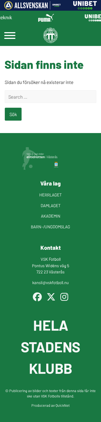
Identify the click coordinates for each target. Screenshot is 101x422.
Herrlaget (50, 195)
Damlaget (51, 205)
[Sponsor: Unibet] (85, 8)
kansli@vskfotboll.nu (50, 282)
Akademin (50, 216)
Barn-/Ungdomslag (50, 226)
